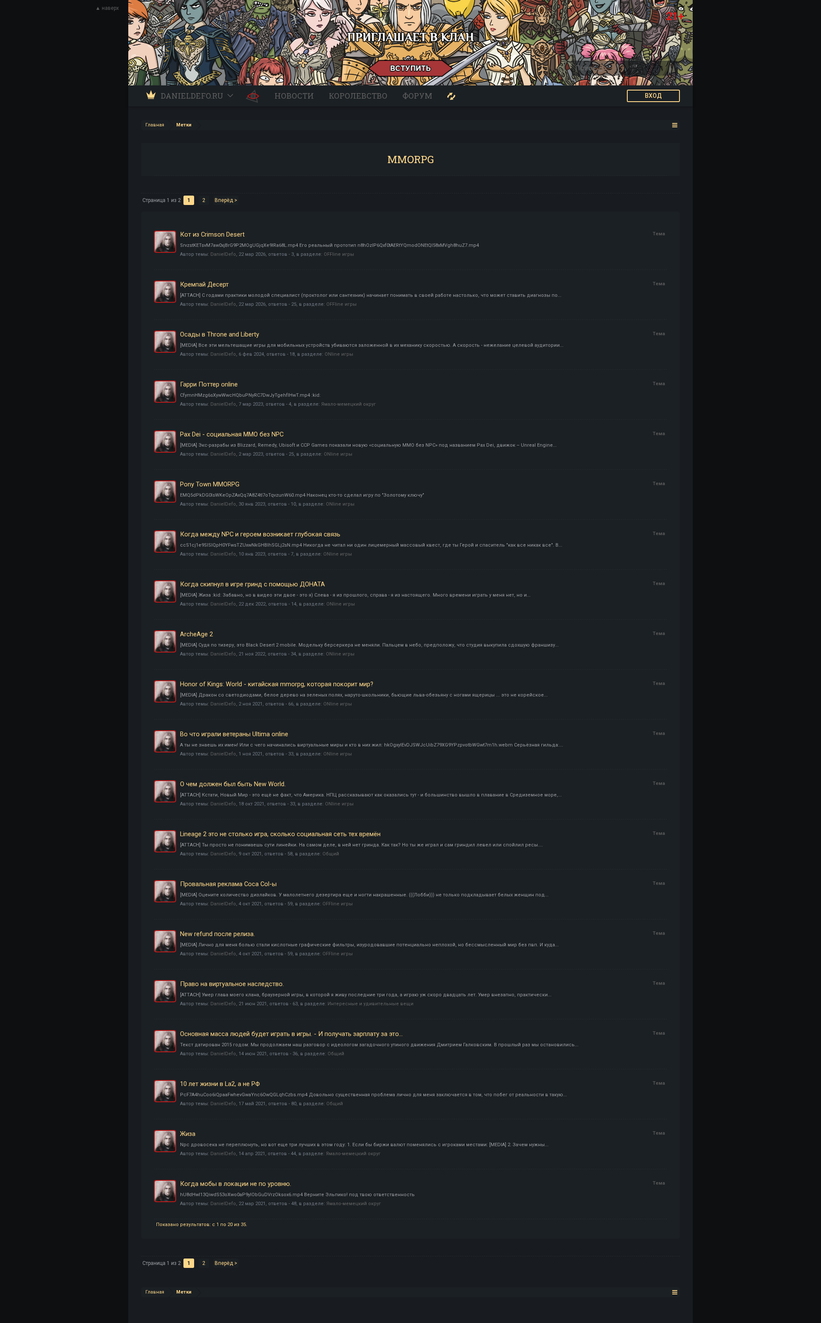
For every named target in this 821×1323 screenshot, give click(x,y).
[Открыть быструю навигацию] (675, 125)
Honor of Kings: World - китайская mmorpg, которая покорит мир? (276, 684)
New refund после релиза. (217, 934)
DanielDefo (223, 254)
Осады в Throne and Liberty (219, 334)
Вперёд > (226, 200)
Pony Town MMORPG (209, 484)
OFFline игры (339, 254)
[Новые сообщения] (451, 95)
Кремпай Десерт (204, 284)
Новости (294, 96)
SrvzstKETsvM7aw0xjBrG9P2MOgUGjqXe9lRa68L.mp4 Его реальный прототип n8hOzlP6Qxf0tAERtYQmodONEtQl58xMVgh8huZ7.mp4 (329, 245)
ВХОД (653, 95)
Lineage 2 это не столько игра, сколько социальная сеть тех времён (280, 834)
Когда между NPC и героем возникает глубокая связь (260, 534)
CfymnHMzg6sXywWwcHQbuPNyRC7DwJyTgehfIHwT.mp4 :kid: (250, 395)
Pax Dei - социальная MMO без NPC (232, 434)
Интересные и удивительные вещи (370, 1004)
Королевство (358, 96)
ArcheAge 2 (196, 634)
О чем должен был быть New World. (233, 784)
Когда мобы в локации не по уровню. (235, 1184)
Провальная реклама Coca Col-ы (228, 884)
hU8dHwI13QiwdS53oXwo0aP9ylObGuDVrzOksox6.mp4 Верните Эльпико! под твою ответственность (297, 1194)
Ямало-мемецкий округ (348, 404)
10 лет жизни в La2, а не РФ (220, 1084)
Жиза (187, 1134)
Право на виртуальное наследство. (232, 984)
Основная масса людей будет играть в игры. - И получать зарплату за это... (291, 1034)
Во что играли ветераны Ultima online (234, 734)
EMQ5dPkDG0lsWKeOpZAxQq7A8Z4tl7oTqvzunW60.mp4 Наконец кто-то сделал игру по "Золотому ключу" (302, 495)
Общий (330, 854)
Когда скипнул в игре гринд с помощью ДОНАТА (252, 584)
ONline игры (339, 354)
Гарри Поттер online (209, 384)
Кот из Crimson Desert (212, 234)
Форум (417, 96)
